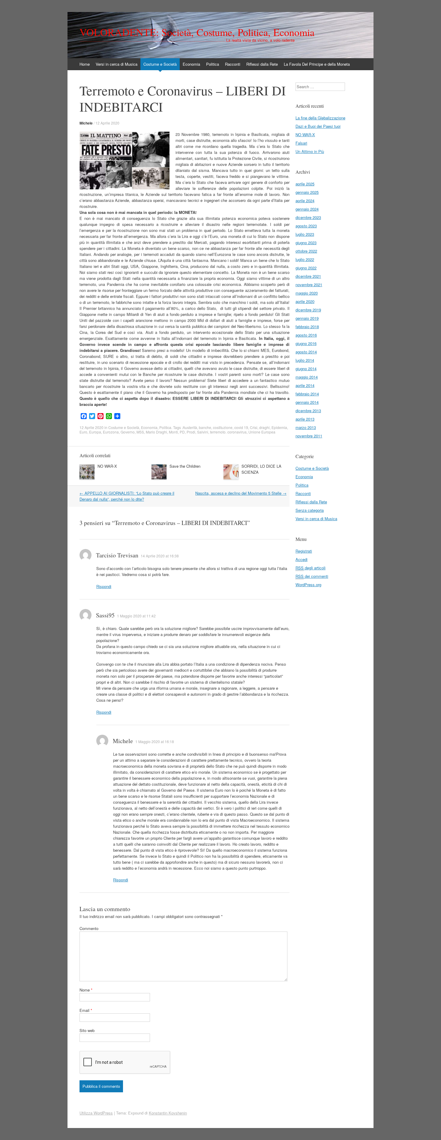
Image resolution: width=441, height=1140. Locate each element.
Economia (191, 64)
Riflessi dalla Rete (262, 64)
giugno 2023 (306, 242)
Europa (95, 431)
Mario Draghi (156, 431)
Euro (83, 431)
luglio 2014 (305, 360)
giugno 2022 (306, 268)
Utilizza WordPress (96, 1113)
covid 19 (241, 427)
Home (85, 64)
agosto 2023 (306, 226)
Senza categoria (310, 510)
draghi (264, 427)
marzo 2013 (306, 427)
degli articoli (311, 568)
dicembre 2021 (308, 276)
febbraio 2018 (307, 326)
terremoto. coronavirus (228, 431)
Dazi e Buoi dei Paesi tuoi (318, 126)
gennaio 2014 (307, 402)
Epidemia (279, 427)
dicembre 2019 (308, 310)
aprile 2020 (305, 301)
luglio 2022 (305, 259)
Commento (89, 928)
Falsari (301, 143)
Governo (128, 431)
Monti (173, 431)
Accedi (302, 559)
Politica (212, 64)
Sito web (87, 1030)
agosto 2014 (306, 352)
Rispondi (103, 586)
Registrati (304, 551)
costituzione (222, 427)
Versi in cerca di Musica (116, 64)
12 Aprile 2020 (107, 122)
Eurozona (111, 431)
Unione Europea (261, 431)
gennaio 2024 (307, 209)
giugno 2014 (306, 368)
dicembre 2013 (308, 410)
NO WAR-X (107, 466)
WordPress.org (308, 584)
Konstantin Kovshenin (168, 1113)
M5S (140, 431)
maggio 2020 (307, 293)
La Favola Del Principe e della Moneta (317, 64)
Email (86, 1010)
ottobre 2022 (306, 251)
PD (182, 431)
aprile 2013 (305, 419)
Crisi (253, 427)
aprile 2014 (305, 385)
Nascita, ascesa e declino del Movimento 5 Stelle (240, 493)
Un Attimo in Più (310, 151)
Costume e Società (160, 64)
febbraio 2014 (307, 394)
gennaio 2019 (307, 318)
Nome (86, 990)
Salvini (202, 431)
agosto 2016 (306, 335)
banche (205, 427)
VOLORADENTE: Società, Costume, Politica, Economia (197, 32)
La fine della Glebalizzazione (320, 118)
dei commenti (312, 576)
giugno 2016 (306, 343)
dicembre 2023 (308, 217)
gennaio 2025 (307, 192)
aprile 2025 (305, 184)
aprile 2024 (305, 200)
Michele (86, 123)
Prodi (191, 431)
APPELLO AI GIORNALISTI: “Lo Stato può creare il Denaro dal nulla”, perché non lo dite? (127, 496)
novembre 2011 (309, 436)
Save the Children (185, 466)
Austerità (190, 427)
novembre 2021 (309, 284)
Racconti (232, 64)
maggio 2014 (307, 377)
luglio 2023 (305, 234)
